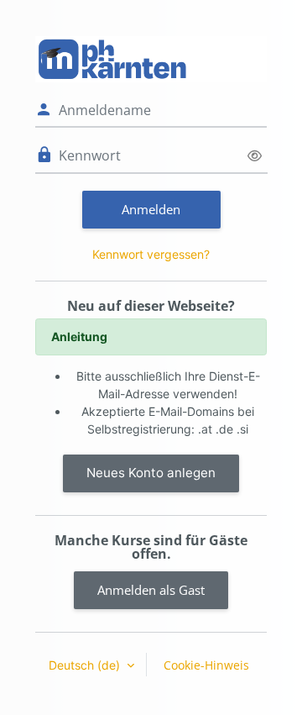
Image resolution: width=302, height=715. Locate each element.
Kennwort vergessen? (151, 254)
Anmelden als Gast (151, 589)
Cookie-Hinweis (206, 665)
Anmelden (151, 209)
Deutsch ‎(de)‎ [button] (86, 665)
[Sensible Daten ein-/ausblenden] (254, 156)
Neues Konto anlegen (151, 473)
